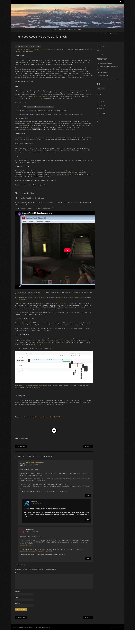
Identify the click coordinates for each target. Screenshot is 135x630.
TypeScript (29, 127)
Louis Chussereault (33, 463)
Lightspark (87, 342)
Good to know (119, 627)
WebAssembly (65, 341)
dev (101, 33)
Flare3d (73, 173)
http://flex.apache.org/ (26, 545)
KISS (64, 98)
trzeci (26, 46)
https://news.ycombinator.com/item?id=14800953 (46, 417)
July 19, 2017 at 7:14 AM (36, 503)
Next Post (87, 446)
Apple (26, 49)
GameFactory (54, 73)
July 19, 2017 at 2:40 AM (32, 464)
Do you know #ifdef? (102, 72)
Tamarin (62, 342)
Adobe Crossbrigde (76, 297)
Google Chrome (33, 49)
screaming (27, 323)
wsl (103, 88)
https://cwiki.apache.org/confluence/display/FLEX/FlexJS (36, 551)
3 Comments (37, 46)
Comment (18, 573)
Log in (98, 98)
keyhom (28, 386)
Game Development (60, 303)
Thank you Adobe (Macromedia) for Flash (108, 79)
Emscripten (25, 312)
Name (17, 592)
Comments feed (101, 105)
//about (80, 29)
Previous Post (21, 446)
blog (98, 51)
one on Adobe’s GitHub (43, 342)
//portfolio (61, 29)
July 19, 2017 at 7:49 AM (32, 531)
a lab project (36, 297)
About (112, 627)
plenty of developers (47, 49)
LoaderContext (38, 96)
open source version (21, 299)
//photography (71, 29)
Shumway (54, 328)
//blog (54, 29)
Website (17, 603)
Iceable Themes (46, 627)
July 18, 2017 (20, 46)
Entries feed (100, 102)
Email (17, 597)
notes (99, 88)
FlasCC (63, 297)
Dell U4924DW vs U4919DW (104, 63)
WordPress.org (101, 108)
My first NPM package (103, 75)
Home (98, 33)
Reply (88, 495)
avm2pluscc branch (41, 386)
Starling (68, 173)
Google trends (19, 49)
